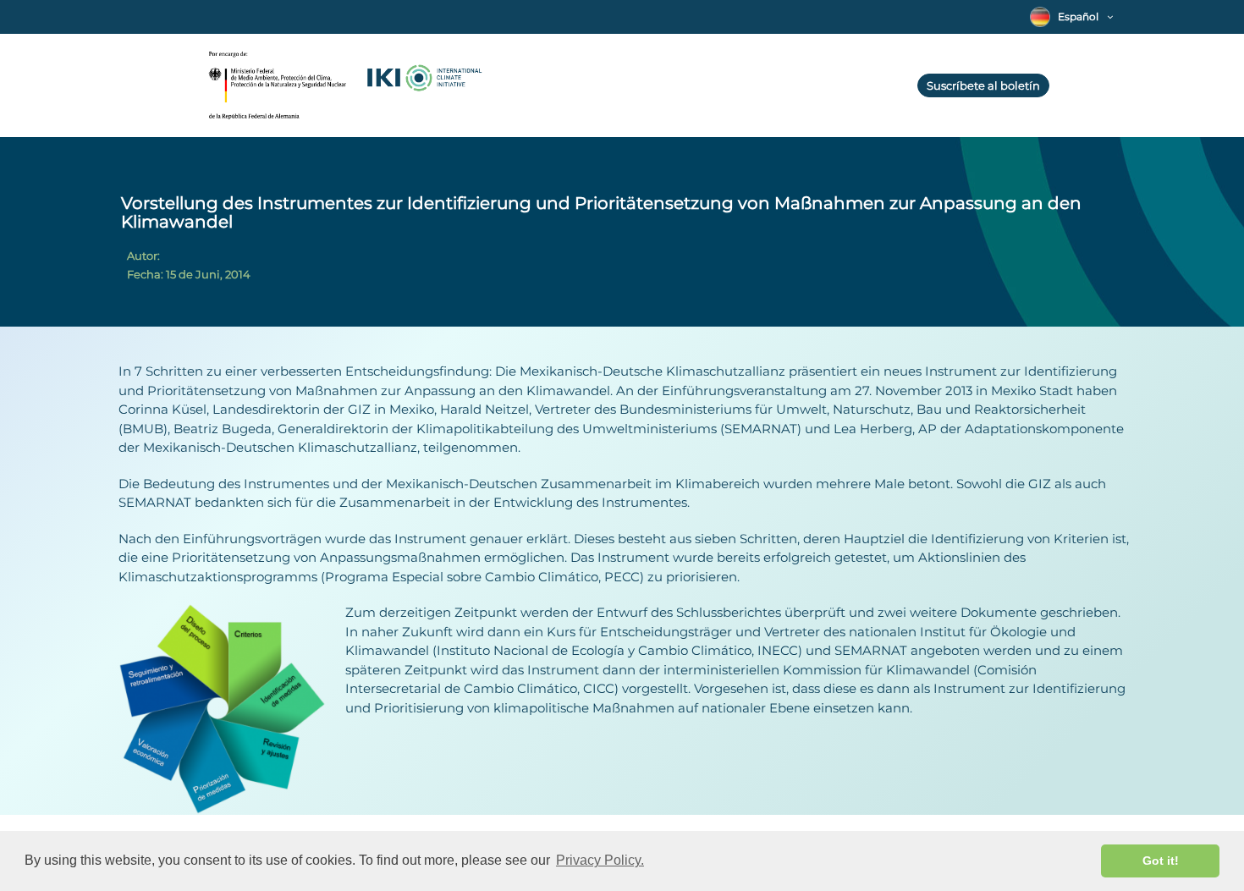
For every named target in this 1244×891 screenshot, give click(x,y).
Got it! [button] (1160, 860)
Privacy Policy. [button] (600, 860)
